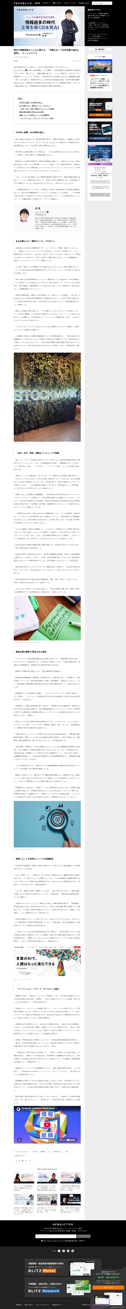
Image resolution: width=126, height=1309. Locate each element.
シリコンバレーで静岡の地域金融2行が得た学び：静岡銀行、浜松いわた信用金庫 (98, 15)
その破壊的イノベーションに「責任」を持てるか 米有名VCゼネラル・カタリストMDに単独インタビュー (98, 26)
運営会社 (19, 1305)
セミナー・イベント (70, 3)
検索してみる (108, 1287)
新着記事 (37, 3)
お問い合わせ (28, 1305)
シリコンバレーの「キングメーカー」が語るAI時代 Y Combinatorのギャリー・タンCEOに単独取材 (98, 37)
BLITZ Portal (63, 1267)
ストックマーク (19, 70)
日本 (67, 1151)
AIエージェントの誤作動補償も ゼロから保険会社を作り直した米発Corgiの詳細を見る (24, 1182)
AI (49, 1151)
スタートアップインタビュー (21, 57)
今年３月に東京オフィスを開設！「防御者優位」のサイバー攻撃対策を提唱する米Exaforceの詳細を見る (47, 1182)
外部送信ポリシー (57, 1305)
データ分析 (34, 1151)
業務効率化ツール (58, 1151)
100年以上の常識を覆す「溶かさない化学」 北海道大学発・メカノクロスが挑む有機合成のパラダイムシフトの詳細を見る (24, 1205)
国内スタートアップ (19, 1155)
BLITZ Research (63, 1287)
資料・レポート (57, 3)
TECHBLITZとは (84, 3)
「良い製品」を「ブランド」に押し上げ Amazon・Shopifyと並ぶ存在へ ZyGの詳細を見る (47, 1205)
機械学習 (43, 1151)
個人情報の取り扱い (99, 188)
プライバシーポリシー (101, 186)
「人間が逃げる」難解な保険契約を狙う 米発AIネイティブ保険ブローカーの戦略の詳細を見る (70, 1182)
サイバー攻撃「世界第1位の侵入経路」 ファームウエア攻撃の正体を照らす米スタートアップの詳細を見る (70, 1205)
